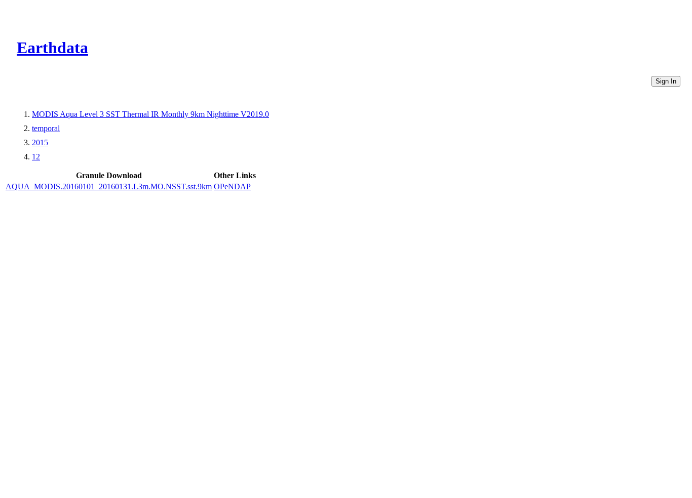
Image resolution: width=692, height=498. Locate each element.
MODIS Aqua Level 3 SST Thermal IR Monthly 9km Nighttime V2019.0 (150, 114)
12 (36, 156)
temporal (46, 128)
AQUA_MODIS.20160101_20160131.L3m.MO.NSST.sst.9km (109, 186)
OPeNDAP (232, 186)
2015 (40, 142)
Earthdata (52, 47)
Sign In (666, 81)
